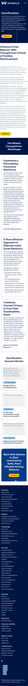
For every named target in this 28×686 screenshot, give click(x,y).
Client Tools (4, 638)
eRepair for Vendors (7, 653)
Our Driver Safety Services (12, 229)
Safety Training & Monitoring (9, 575)
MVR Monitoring (6, 573)
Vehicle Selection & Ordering (9, 540)
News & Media (5, 598)
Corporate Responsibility (8, 601)
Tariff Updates (5, 626)
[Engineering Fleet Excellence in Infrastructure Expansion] (14, 433)
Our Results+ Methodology (8, 516)
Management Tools (6, 531)
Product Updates (6, 631)
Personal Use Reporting (8, 580)
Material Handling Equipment (9, 499)
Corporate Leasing (6, 550)
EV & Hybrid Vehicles (7, 506)
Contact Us (6, 36)
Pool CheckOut (5, 543)
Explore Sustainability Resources (10, 346)
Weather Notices (6, 628)
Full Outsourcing (5, 584)
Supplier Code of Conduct (13, 682)
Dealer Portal (5, 643)
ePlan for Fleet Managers (8, 651)
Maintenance (5, 564)
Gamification (4, 538)
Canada (3, 615)
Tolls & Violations (6, 582)
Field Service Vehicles (7, 494)
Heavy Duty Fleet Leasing (8, 552)
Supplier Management (7, 603)
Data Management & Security (9, 533)
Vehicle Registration (7, 561)
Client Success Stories (7, 521)
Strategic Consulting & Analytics (10, 518)
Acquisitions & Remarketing (9, 557)
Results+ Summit (6, 523)
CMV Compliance (6, 577)
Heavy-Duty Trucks (6, 497)
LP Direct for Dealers (7, 655)
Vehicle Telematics (6, 571)
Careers (3, 612)
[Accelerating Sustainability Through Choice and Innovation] (14, 406)
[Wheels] (10, 3)
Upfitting (3, 559)
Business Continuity (6, 605)
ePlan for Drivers (6, 648)
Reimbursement (5, 501)
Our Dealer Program (7, 608)
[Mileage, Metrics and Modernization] (14, 378)
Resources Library (6, 620)
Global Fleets (5, 508)
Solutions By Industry (7, 510)
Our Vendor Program (7, 610)
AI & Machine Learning (7, 536)
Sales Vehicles (5, 492)
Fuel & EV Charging (6, 568)
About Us (4, 596)
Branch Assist (5, 587)
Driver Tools (4, 529)
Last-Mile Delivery (6, 504)
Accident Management (7, 566)
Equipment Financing (7, 555)
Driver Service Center (7, 589)
